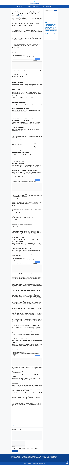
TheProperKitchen (28, 463)
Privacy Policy (42, 6)
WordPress (43, 463)
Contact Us (37, 6)
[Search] (55, 10)
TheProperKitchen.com (14, 456)
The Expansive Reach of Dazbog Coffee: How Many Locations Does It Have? (51, 21)
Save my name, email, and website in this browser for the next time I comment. (26, 448)
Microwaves (23, 6)
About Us (33, 6)
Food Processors (28, 6)
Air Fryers (18, 6)
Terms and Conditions (48, 6)
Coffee (13, 425)
